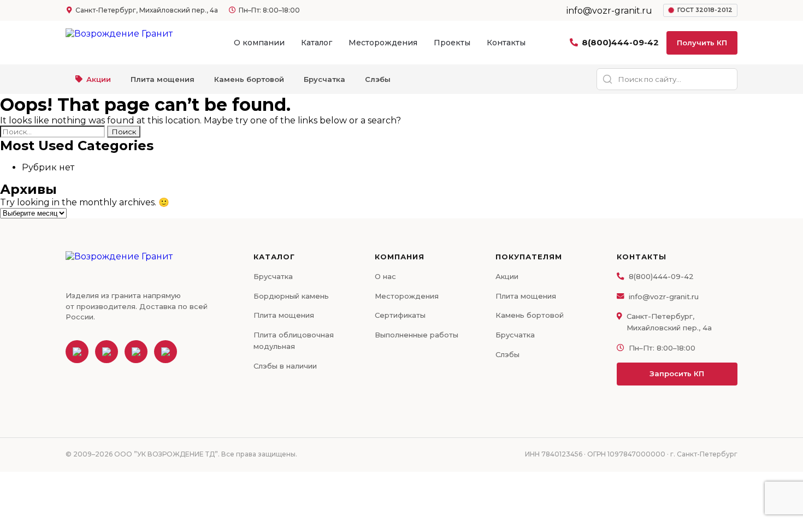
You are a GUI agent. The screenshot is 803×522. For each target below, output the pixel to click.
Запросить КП (677, 373)
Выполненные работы (416, 334)
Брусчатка (324, 79)
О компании (259, 43)
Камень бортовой (249, 79)
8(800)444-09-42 (620, 42)
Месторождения (383, 43)
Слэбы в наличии (285, 365)
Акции (98, 79)
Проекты (452, 43)
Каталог (316, 43)
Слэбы (378, 79)
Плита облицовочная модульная (293, 340)
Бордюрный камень (291, 296)
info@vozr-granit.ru (664, 296)
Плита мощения (162, 79)
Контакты (506, 43)
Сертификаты (400, 315)
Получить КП (702, 42)
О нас (385, 276)
